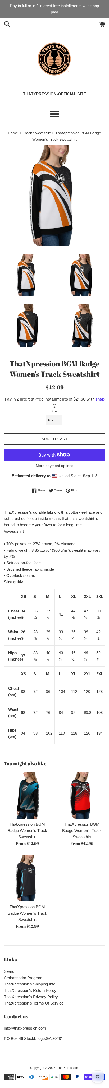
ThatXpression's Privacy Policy (31, 996)
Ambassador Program (23, 977)
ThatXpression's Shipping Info (29, 984)
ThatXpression (67, 1068)
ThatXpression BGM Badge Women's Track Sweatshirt (27, 830)
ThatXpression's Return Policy (30, 990)
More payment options (54, 465)
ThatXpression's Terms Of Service (33, 1003)
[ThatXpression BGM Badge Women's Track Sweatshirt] (27, 795)
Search (10, 971)
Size (54, 411)
